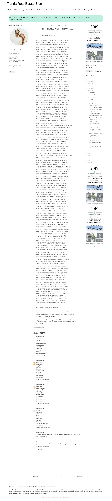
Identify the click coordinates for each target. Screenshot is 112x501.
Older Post (79, 476)
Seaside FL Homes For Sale (95, 115)
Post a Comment (38, 449)
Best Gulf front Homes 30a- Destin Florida (95, 118)
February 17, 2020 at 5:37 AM (43, 427)
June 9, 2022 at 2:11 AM (41, 436)
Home (10, 17)
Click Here (38, 35)
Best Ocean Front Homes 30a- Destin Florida (95, 126)
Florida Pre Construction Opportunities (64, 17)
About (15, 17)
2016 (89, 155)
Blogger (22, 49)
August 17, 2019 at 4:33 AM (42, 379)
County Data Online (93, 121)
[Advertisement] (57, 463)
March (91, 95)
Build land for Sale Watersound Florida (94, 112)
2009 (89, 81)
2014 (89, 151)
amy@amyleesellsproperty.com (16, 60)
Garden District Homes (15, 19)
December (92, 102)
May (91, 99)
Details (42, 40)
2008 (89, 79)
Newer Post (35, 476)
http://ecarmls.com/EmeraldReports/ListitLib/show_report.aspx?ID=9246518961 (57, 320)
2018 (89, 160)
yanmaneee (39, 360)
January (91, 92)
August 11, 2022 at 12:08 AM (43, 446)
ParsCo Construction (45, 17)
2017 (89, 158)
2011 (89, 86)
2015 (89, 153)
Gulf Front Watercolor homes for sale (94, 136)
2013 (89, 90)
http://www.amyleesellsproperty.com (55, 321)
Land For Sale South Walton (95, 107)
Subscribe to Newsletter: (15, 65)
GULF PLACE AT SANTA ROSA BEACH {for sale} (95, 139)
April (91, 97)
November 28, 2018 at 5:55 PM (43, 355)
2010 (89, 83)
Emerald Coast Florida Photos (27, 17)
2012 (89, 88)
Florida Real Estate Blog (24, 3)
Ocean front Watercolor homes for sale (94, 104)
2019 (89, 162)
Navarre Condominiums (94, 123)
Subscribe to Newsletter (85, 17)
